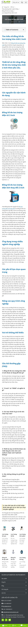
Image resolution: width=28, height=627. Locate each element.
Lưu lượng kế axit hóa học (5, 535)
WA (15, 625)
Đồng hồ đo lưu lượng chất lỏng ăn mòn (13, 558)
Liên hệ (3, 593)
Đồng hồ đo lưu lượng (7, 11)
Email (6, 625)
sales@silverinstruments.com (10, 612)
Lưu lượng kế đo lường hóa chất (14, 535)
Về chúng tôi (5, 589)
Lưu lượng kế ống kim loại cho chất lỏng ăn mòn (23, 558)
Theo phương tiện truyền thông (10, 9)
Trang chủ (6, 7)
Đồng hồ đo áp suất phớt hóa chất (5, 558)
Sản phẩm (4, 578)
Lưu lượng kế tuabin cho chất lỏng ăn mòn (23, 535)
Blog (3, 585)
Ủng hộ (3, 582)
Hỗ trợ (12, 7)
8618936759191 (7, 606)
